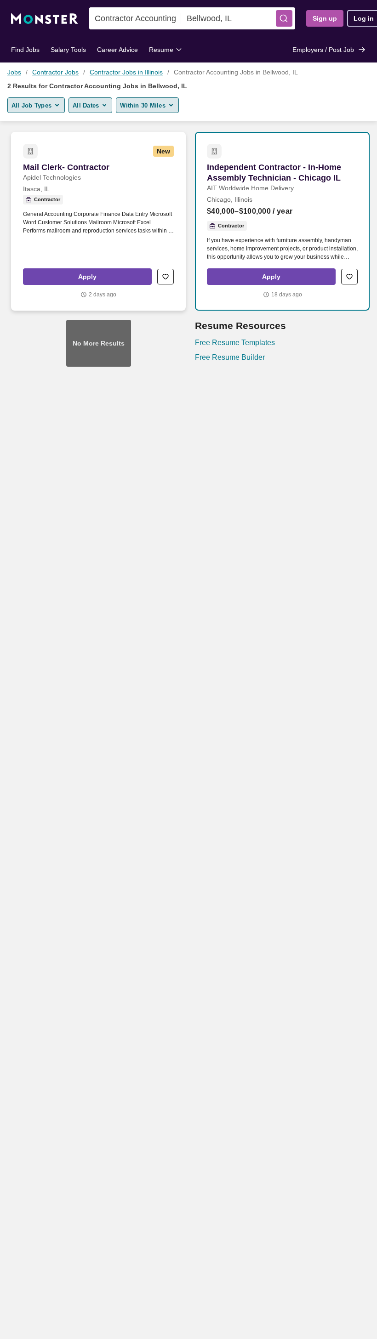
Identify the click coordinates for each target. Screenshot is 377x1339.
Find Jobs (25, 49)
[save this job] (165, 276)
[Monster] (44, 18)
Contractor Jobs (55, 72)
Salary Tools (68, 49)
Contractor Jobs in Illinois (126, 72)
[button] (284, 18)
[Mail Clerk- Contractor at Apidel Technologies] (98, 221)
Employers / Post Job (323, 49)
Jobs (14, 72)
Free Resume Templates (235, 342)
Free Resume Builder (230, 357)
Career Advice (117, 49)
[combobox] (135, 18)
